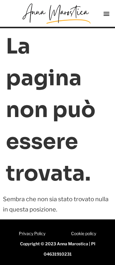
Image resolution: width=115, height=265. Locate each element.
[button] (106, 13)
